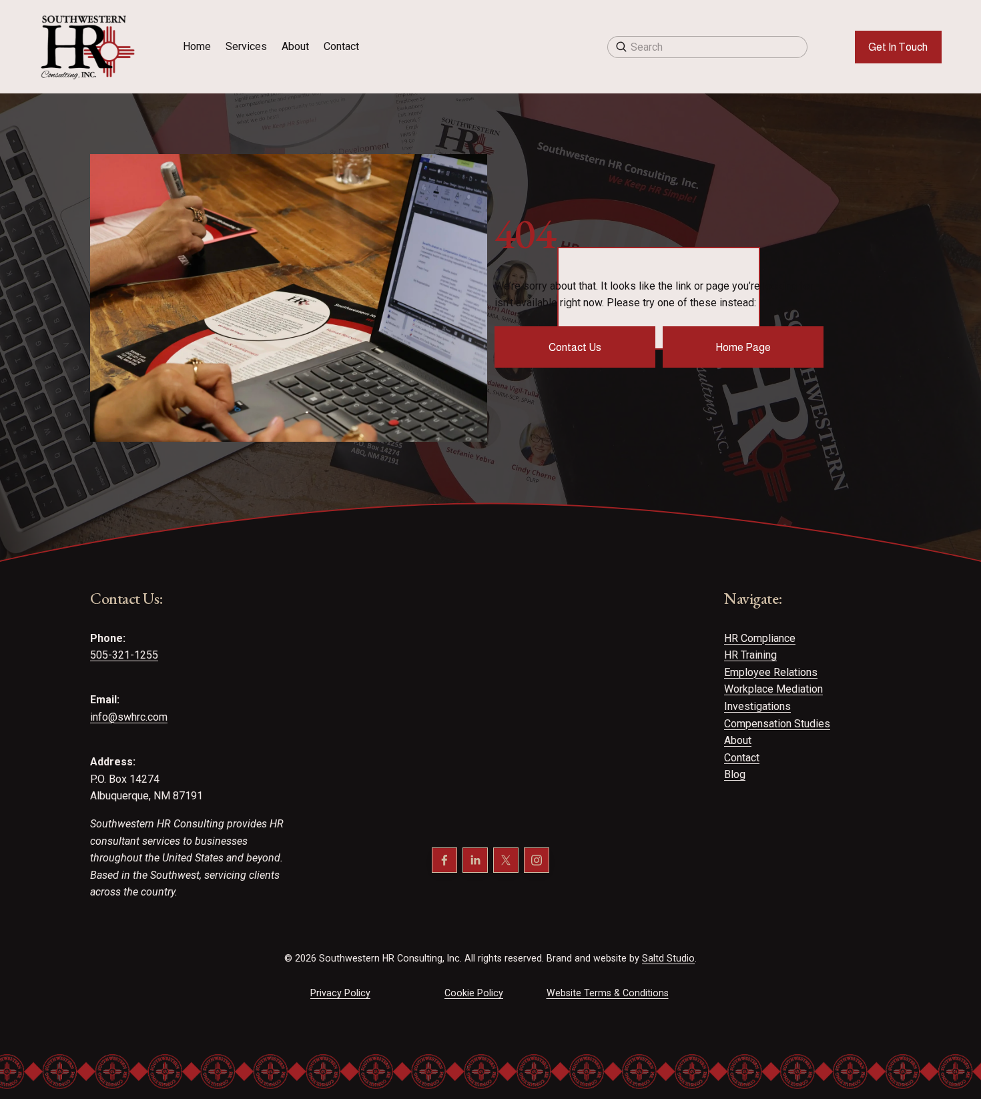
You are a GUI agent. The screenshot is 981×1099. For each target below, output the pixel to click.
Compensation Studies (777, 723)
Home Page (743, 347)
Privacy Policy (340, 993)
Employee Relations (771, 672)
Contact (341, 46)
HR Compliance (759, 638)
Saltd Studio (668, 958)
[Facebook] (444, 860)
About (295, 46)
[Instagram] (536, 860)
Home (197, 46)
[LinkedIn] (475, 860)
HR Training (750, 655)
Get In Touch (898, 47)
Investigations (757, 706)
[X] (506, 860)
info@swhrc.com (129, 717)
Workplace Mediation (773, 689)
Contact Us (575, 347)
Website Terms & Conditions (608, 993)
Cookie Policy (473, 993)
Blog (734, 774)
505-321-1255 (124, 655)
